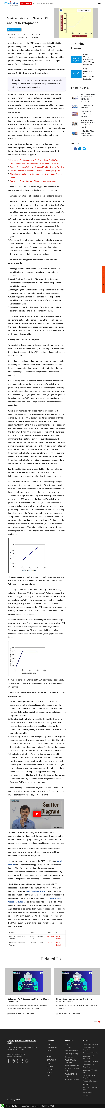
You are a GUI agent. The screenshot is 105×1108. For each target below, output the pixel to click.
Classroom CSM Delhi (90, 1044)
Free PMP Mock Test (72, 1065)
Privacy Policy (87, 1093)
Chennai (49, 943)
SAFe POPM (51, 1060)
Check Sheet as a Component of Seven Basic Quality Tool (35, 164)
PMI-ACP (50, 1069)
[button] (99, 1021)
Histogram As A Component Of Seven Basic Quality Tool (34, 160)
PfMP (49, 1076)
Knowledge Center (71, 1051)
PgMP (49, 1073)
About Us (86, 1096)
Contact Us (69, 1057)
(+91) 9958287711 (19, 1054)
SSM (48, 1063)
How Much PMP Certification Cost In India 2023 (87, 114)
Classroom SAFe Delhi (90, 1062)
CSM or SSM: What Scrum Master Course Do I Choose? (87, 133)
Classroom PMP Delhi (90, 1053)
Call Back (15, 1106)
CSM (48, 1044)
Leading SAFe (52, 1048)
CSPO (49, 1054)
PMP (49, 1051)
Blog (66, 1044)
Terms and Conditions (90, 1081)
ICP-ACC (50, 1066)
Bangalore (50, 936)
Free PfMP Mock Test (72, 1079)
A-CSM (49, 1057)
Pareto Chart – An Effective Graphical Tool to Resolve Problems (37, 167)
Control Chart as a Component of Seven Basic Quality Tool (35, 171)
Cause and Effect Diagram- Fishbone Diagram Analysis (34, 181)
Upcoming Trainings (72, 1054)
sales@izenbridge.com (14, 1056)
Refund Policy (87, 1084)
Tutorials (68, 1048)
